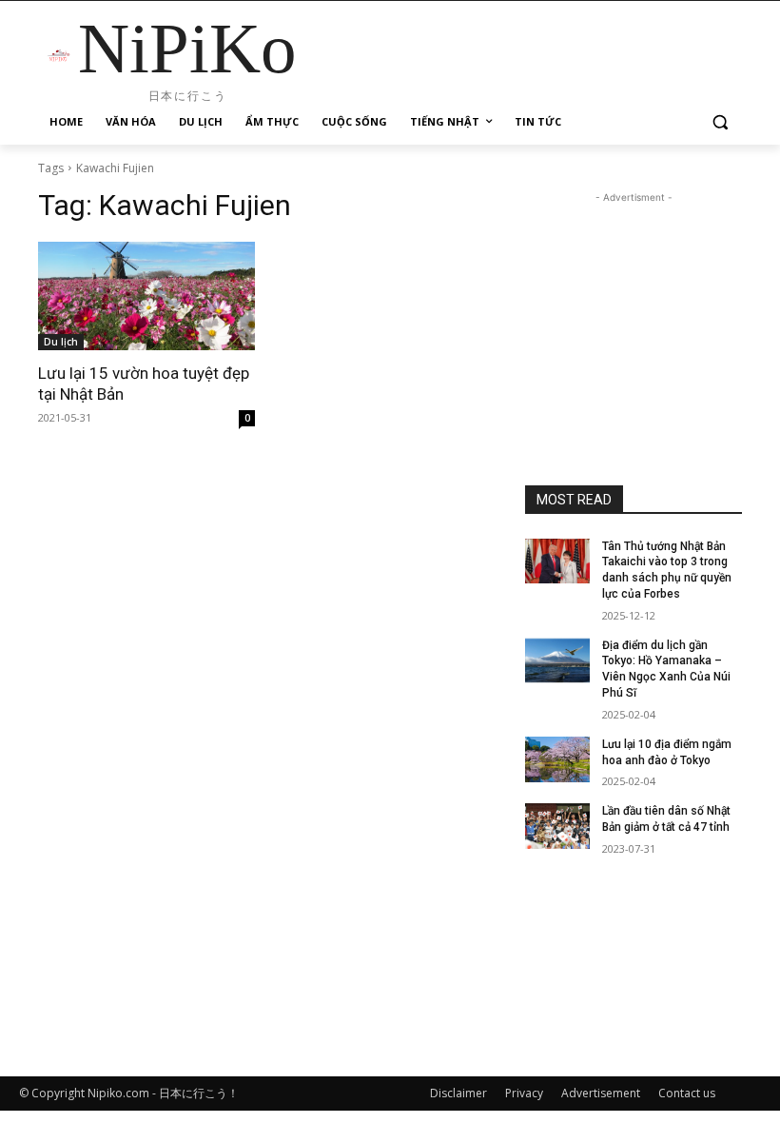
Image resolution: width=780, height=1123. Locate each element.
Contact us (686, 1093)
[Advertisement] (633, 302)
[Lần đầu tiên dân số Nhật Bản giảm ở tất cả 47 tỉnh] (557, 826)
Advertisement (600, 1093)
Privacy (524, 1093)
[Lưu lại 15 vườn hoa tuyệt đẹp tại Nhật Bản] (146, 296)
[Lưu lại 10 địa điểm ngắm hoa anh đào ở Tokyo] (557, 759)
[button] (719, 122)
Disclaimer (458, 1093)
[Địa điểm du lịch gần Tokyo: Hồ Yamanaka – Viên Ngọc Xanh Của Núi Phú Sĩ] (557, 660)
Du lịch (61, 341)
